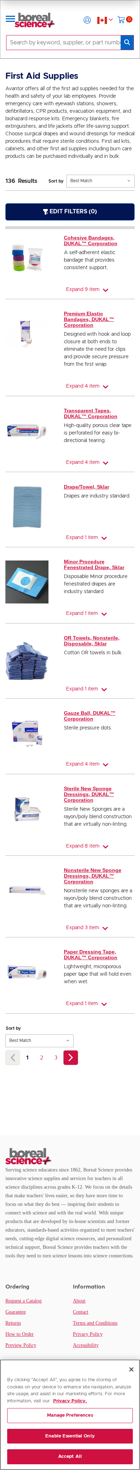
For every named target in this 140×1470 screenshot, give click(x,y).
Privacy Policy (88, 1334)
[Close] (131, 1369)
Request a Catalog (23, 1301)
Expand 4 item (82, 386)
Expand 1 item (82, 537)
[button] (87, 20)
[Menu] (10, 20)
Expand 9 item (82, 289)
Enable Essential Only (70, 1436)
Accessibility (86, 1345)
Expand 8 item (82, 846)
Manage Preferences (70, 1415)
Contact (80, 1312)
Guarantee (15, 1312)
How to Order (19, 1334)
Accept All (70, 1456)
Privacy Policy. (70, 1401)
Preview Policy (20, 1345)
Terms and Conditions (95, 1323)
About (79, 1301)
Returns (13, 1323)
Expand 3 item (82, 927)
